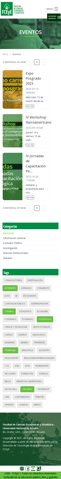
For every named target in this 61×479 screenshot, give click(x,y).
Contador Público (12, 243)
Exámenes (10, 342)
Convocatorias (13, 280)
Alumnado (8, 233)
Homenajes (10, 350)
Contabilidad (22, 397)
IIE (16, 295)
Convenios (10, 319)
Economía (42, 311)
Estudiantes (29, 295)
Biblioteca (27, 350)
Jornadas (26, 288)
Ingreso (22, 334)
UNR (7, 397)
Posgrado (27, 319)
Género (24, 342)
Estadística (25, 311)
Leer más (30, 106)
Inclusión (10, 373)
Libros (37, 404)
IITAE (27, 365)
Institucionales (41, 327)
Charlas (43, 373)
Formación (27, 373)
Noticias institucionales (15, 253)
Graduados (39, 334)
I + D (7, 365)
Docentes (44, 350)
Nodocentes (11, 358)
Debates (7, 258)
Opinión (9, 404)
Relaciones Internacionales (39, 358)
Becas (8, 381)
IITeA (17, 365)
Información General (14, 238)
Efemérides (39, 342)
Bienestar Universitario (29, 381)
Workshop (43, 389)
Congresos (43, 288)
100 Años (27, 389)
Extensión (10, 288)
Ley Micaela (11, 389)
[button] (54, 17)
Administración (39, 303)
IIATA (7, 295)
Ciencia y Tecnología (16, 327)
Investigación (10, 248)
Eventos (16, 54)
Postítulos (45, 319)
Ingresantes (41, 365)
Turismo (9, 311)
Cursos (9, 334)
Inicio (5, 54)
